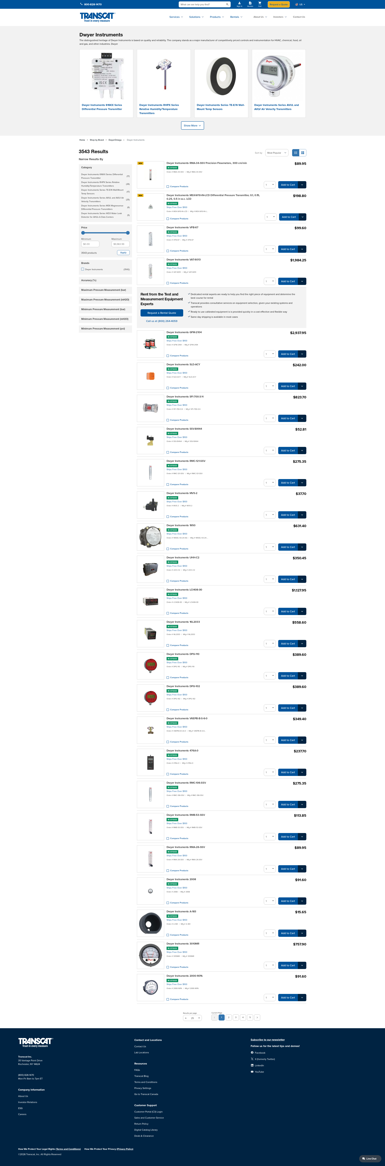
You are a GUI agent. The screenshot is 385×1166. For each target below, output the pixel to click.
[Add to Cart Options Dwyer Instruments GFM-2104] (302, 354)
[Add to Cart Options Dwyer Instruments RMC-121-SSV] (302, 482)
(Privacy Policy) (125, 1149)
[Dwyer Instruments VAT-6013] (150, 271)
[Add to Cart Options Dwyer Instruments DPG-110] (302, 675)
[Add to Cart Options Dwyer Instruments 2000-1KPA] (302, 997)
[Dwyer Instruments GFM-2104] (150, 344)
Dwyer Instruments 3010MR (183, 943)
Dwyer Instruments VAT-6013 (184, 259)
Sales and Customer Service (149, 1117)
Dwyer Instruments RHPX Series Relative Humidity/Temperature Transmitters (159, 109)
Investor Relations (27, 1102)
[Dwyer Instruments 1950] (150, 537)
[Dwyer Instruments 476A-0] (150, 762)
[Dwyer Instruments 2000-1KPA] (150, 987)
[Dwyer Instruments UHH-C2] (150, 569)
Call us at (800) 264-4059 (161, 321)
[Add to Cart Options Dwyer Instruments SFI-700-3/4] (302, 418)
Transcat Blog (141, 1076)
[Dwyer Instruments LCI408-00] (150, 601)
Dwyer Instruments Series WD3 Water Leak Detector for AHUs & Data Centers (105, 215)
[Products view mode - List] (295, 152)
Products (215, 17)
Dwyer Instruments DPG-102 (183, 686)
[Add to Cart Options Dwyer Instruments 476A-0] (302, 772)
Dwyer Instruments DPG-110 (183, 654)
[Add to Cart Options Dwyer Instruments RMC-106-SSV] (302, 804)
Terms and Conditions (145, 1082)
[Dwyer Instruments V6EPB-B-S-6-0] (150, 730)
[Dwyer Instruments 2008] (150, 891)
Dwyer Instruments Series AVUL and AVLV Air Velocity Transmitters (276, 107)
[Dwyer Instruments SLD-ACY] (150, 376)
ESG (20, 1108)
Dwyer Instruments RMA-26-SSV (186, 847)
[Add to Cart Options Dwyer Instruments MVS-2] (302, 514)
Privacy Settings (142, 1088)
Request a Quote (279, 4)
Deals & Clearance (144, 1135)
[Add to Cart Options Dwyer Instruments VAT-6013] (302, 281)
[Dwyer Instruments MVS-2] (150, 504)
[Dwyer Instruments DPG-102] (150, 698)
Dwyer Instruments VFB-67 (182, 227)
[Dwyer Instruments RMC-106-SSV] (150, 794)
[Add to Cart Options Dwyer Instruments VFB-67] (302, 249)
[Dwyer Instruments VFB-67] (150, 239)
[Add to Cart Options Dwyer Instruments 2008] (302, 901)
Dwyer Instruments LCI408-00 (184, 589)
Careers (22, 1114)
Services (174, 17)
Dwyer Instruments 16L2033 (183, 622)
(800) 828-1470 (26, 1075)
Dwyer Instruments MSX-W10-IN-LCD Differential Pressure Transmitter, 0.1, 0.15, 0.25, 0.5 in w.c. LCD (213, 197)
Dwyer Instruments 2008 (181, 879)
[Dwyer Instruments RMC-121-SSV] (150, 472)
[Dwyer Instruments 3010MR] (150, 955)
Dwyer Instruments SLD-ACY (183, 364)
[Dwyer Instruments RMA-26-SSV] (150, 858)
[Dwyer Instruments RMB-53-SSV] (150, 826)
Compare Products (179, 186)
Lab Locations (141, 1052)
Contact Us (299, 17)
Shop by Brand (97, 139)
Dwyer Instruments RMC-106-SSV (186, 783)
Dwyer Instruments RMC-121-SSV (186, 461)
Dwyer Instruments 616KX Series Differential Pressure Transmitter (102, 107)
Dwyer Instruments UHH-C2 (183, 557)
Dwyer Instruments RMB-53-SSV (186, 815)
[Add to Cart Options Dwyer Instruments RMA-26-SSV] (302, 868)
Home (82, 139)
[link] (214, 1017)
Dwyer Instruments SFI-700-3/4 (185, 396)
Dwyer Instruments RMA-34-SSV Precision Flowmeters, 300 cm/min (207, 163)
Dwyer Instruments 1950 (181, 525)
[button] (300, 4)
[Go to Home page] (98, 17)
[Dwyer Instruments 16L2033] (150, 633)
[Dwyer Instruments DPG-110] (150, 665)
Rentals (234, 17)
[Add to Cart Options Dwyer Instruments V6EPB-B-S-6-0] (302, 740)
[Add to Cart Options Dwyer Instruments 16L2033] (302, 643)
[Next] (257, 1017)
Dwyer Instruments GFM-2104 (184, 332)
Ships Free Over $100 (177, 207)
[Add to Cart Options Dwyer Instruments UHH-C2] (302, 579)
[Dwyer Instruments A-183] (150, 923)
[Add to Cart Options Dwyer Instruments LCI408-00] (302, 611)
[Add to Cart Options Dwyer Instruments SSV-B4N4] (302, 450)
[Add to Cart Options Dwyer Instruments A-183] (302, 933)
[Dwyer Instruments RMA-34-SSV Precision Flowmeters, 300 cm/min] (150, 174)
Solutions (194, 17)
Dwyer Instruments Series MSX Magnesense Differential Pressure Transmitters (105, 207)
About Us (259, 17)
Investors (278, 17)
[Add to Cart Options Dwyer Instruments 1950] (302, 547)
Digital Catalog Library (146, 1129)
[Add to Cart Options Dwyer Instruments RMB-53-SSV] (302, 836)
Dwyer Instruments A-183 (181, 911)
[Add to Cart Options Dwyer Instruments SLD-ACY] (302, 386)
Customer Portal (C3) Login (148, 1111)
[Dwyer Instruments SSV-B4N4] (150, 440)
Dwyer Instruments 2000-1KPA (185, 976)
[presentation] (101, 155)
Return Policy (141, 1123)
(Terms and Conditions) (68, 1149)
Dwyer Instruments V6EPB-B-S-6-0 (187, 718)
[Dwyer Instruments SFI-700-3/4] (150, 408)
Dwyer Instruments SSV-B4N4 (184, 429)
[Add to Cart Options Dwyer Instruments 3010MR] (302, 965)
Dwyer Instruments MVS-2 (182, 493)
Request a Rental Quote (161, 313)
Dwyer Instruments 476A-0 (182, 750)
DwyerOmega (115, 139)
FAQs (137, 1070)
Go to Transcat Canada (146, 1094)
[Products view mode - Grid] (302, 152)
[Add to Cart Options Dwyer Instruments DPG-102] (302, 708)
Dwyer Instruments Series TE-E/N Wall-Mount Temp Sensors (221, 107)
